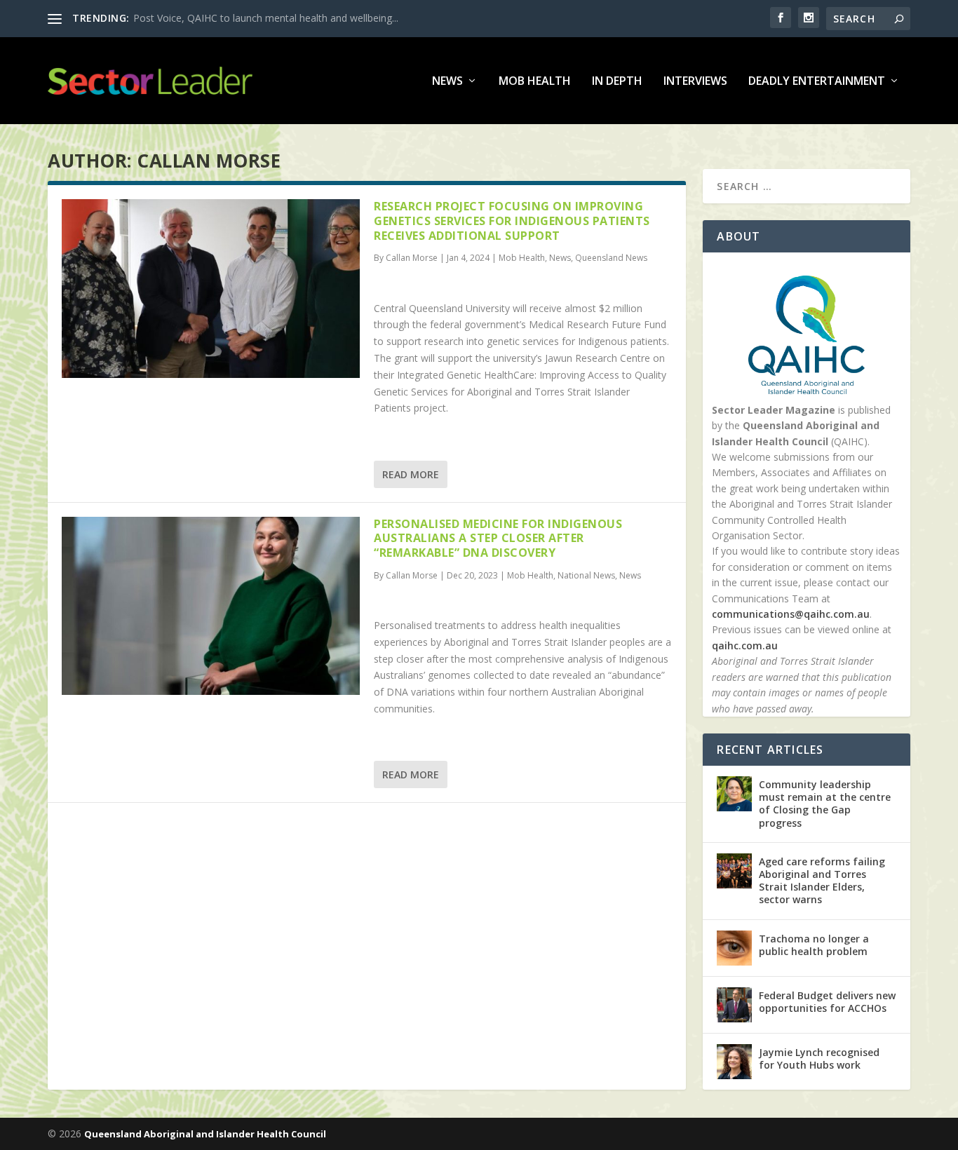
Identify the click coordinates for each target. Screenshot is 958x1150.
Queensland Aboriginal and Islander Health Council (205, 1134)
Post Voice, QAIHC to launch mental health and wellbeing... (265, 18)
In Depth (617, 81)
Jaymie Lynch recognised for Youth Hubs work (819, 1058)
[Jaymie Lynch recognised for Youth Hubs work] (734, 1061)
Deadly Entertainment (816, 81)
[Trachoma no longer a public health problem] (734, 948)
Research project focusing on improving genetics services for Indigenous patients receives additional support (512, 220)
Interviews (695, 81)
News (447, 81)
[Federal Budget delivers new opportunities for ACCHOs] (734, 1004)
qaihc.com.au (745, 645)
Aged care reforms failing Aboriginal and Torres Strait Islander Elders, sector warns (822, 881)
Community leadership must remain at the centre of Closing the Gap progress (825, 804)
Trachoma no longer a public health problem (814, 945)
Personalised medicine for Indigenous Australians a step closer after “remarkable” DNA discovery (498, 538)
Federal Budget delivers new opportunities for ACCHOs (827, 1002)
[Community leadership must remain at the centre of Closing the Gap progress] (734, 793)
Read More (410, 474)
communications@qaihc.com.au (791, 614)
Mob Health (535, 81)
